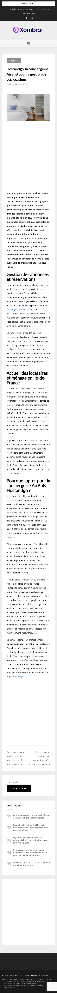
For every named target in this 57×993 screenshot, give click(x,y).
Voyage (17, 983)
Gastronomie (9, 988)
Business (14, 61)
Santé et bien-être (11, 981)
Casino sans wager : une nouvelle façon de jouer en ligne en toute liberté (31, 816)
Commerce (41, 981)
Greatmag (34, 975)
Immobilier (8, 983)
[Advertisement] (28, 157)
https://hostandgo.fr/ (16, 676)
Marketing (31, 981)
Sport (41, 979)
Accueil (5, 979)
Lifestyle (34, 979)
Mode (23, 981)
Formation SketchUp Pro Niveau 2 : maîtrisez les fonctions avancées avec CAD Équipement (30, 827)
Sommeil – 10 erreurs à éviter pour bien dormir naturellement (31, 863)
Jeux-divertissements (30, 983)
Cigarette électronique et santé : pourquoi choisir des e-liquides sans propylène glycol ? (30, 840)
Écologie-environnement (34, 986)
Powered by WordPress (12, 975)
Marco (9, 84)
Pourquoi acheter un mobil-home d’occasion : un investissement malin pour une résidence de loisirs (30, 852)
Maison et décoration (13, 986)
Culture (49, 979)
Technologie (23, 979)
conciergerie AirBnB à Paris (19, 309)
